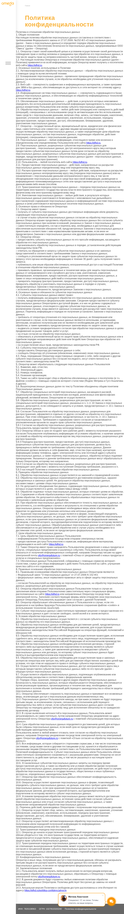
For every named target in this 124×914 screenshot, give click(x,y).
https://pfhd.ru (35, 65)
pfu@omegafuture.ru (49, 555)
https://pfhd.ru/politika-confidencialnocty (45, 890)
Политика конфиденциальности (80, 909)
